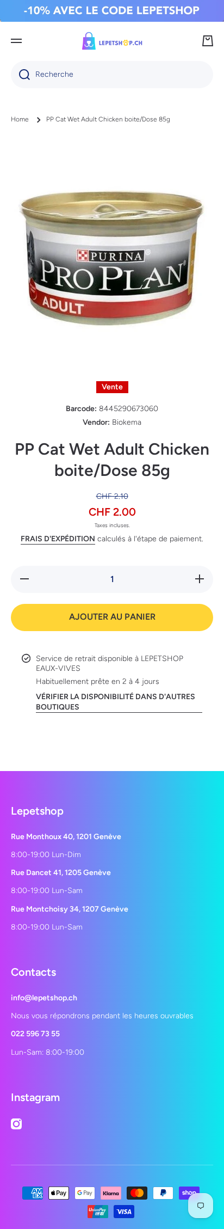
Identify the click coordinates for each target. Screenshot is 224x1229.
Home (20, 119)
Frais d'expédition (58, 538)
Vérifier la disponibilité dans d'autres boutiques (115, 701)
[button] (207, 40)
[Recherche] (20, 74)
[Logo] (112, 41)
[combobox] (112, 74)
